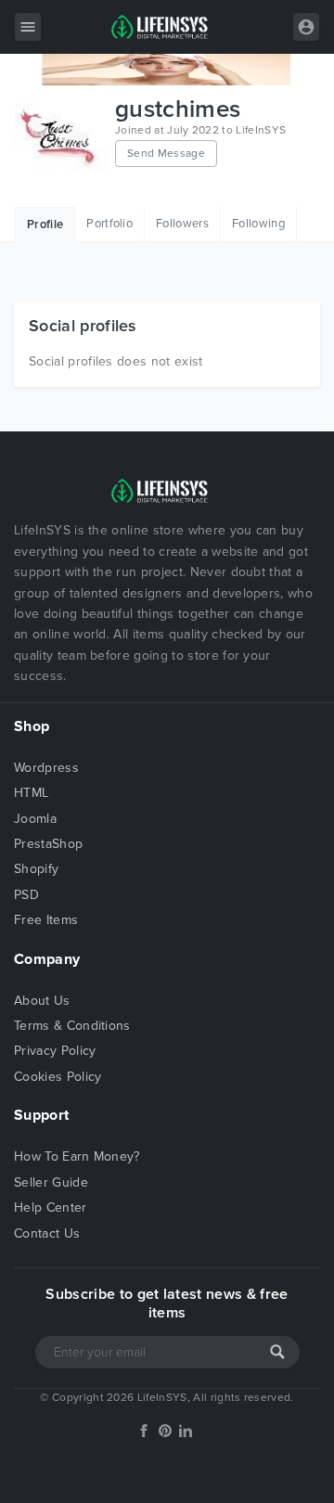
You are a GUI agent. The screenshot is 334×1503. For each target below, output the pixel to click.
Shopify (36, 869)
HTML (31, 793)
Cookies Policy (57, 1077)
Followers (182, 223)
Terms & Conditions (72, 1026)
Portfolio (109, 223)
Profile (45, 224)
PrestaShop (48, 844)
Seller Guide (51, 1182)
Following (258, 223)
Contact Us (47, 1233)
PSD (26, 895)
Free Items (46, 920)
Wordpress (46, 768)
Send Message (166, 153)
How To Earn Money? (77, 1156)
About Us (42, 1000)
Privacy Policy (55, 1051)
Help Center (50, 1207)
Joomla (35, 819)
